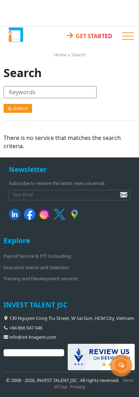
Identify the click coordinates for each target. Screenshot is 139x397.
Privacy (78, 386)
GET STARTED (89, 35)
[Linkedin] (16, 218)
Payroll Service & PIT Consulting (37, 256)
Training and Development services (41, 278)
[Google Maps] (76, 218)
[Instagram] (46, 218)
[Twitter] (61, 218)
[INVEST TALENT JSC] (15, 34)
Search (20, 108)
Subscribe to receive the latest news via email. (57, 183)
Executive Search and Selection (36, 267)
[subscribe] (118, 198)
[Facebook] (31, 218)
